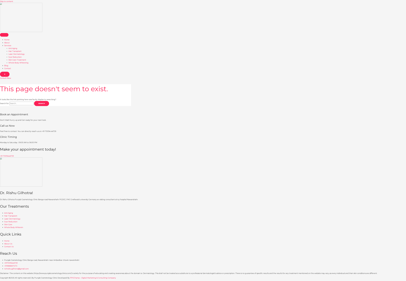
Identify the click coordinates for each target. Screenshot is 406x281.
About (7, 43)
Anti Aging (12, 48)
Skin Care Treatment (17, 60)
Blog (6, 66)
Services (7, 46)
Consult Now (5, 78)
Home (6, 40)
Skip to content (6, 1)
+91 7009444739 (7, 156)
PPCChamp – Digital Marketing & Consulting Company (93, 278)
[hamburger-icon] (4, 35)
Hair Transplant (14, 51)
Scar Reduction (15, 57)
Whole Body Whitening (18, 63)
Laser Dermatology (16, 54)
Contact (7, 68)
